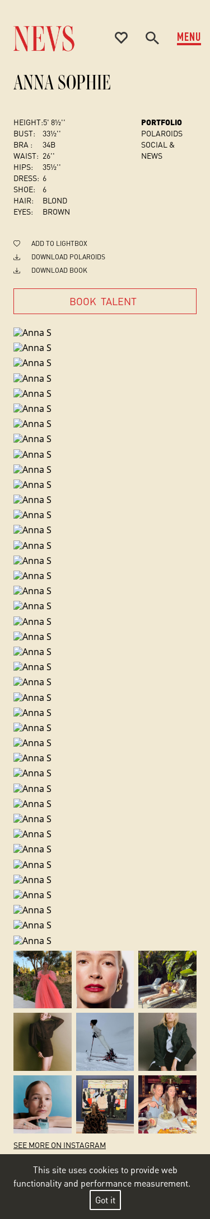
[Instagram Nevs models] (42, 980)
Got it (105, 1200)
